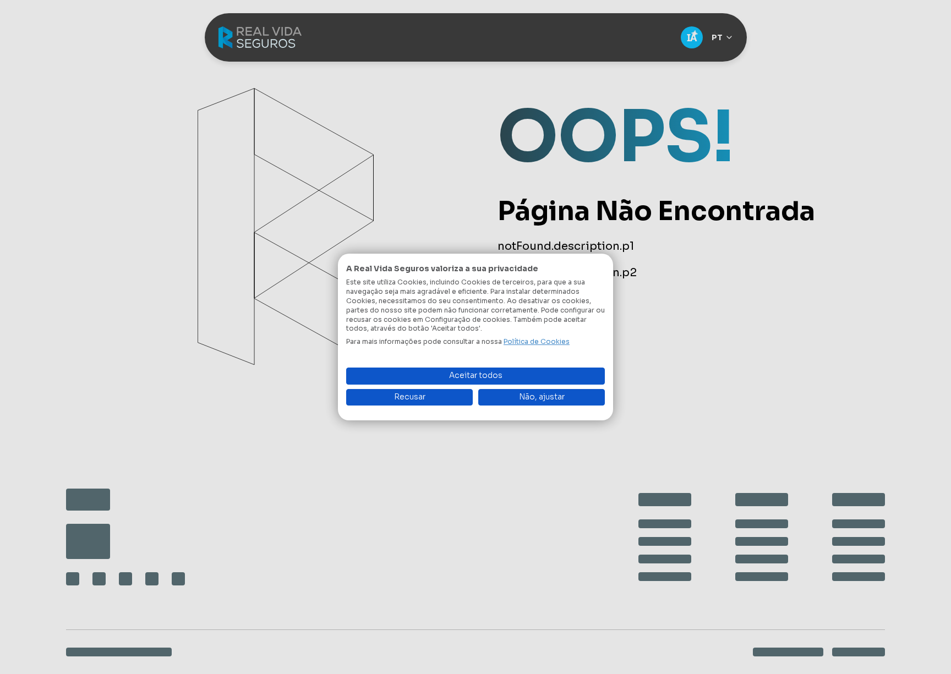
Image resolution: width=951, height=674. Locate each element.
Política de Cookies (537, 341)
